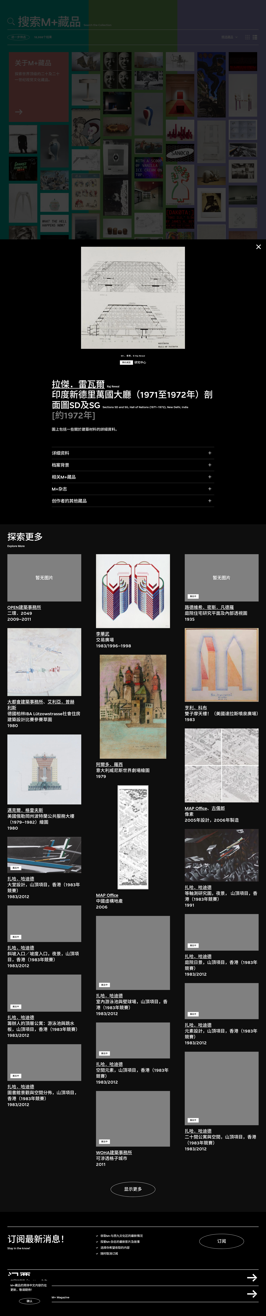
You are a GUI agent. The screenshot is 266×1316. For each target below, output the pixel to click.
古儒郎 (218, 808)
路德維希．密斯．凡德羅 (209, 607)
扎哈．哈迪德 (20, 878)
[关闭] (258, 246)
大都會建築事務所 (25, 702)
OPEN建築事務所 (24, 607)
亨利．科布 (196, 707)
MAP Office (107, 895)
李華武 (102, 634)
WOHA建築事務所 (114, 1152)
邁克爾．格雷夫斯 (25, 810)
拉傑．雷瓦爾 (78, 384)
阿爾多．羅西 (109, 764)
